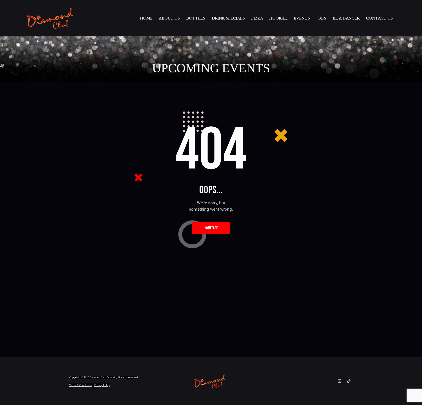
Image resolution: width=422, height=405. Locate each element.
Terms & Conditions (80, 385)
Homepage (211, 228)
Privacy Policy (102, 385)
